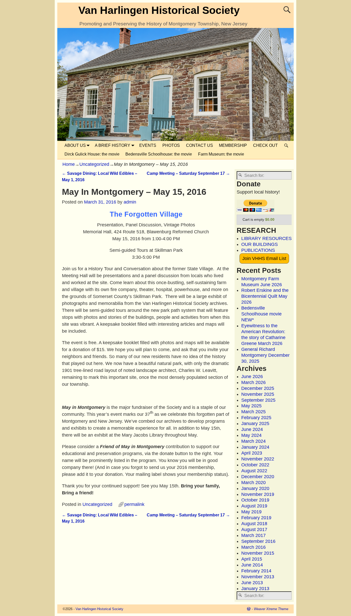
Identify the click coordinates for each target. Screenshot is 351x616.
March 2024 (253, 441)
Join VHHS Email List (264, 258)
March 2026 (253, 382)
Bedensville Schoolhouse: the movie (158, 154)
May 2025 (251, 405)
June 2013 (252, 582)
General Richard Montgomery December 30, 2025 (265, 355)
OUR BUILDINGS (259, 244)
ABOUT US (75, 145)
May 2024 (251, 435)
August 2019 (254, 505)
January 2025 (255, 423)
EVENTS (147, 145)
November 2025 (257, 394)
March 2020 (253, 482)
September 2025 (258, 400)
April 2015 (251, 559)
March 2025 (253, 411)
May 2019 (251, 511)
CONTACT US (199, 145)
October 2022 (255, 464)
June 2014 (252, 564)
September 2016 (258, 541)
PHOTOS (171, 145)
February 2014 (256, 570)
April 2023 (251, 453)
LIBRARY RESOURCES (266, 238)
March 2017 (253, 535)
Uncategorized (94, 164)
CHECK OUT (265, 145)
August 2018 (254, 523)
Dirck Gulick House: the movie (91, 154)
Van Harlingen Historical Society (159, 10)
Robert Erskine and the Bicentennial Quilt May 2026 (265, 296)
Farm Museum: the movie (221, 154)
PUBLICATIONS (258, 250)
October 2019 (255, 500)
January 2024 (255, 447)
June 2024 (252, 429)
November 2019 (257, 494)
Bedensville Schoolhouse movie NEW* (261, 313)
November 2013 (257, 576)
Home (68, 164)
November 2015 (257, 553)
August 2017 (254, 529)
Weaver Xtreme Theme (271, 609)
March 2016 (253, 547)
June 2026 (252, 376)
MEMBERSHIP (233, 145)
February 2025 (256, 417)
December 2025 (257, 388)
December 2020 (257, 476)
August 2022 (254, 470)
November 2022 (257, 458)
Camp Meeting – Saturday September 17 (188, 173)
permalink (134, 504)
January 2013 (255, 588)
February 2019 (256, 517)
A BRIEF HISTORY (112, 145)
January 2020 (255, 488)
